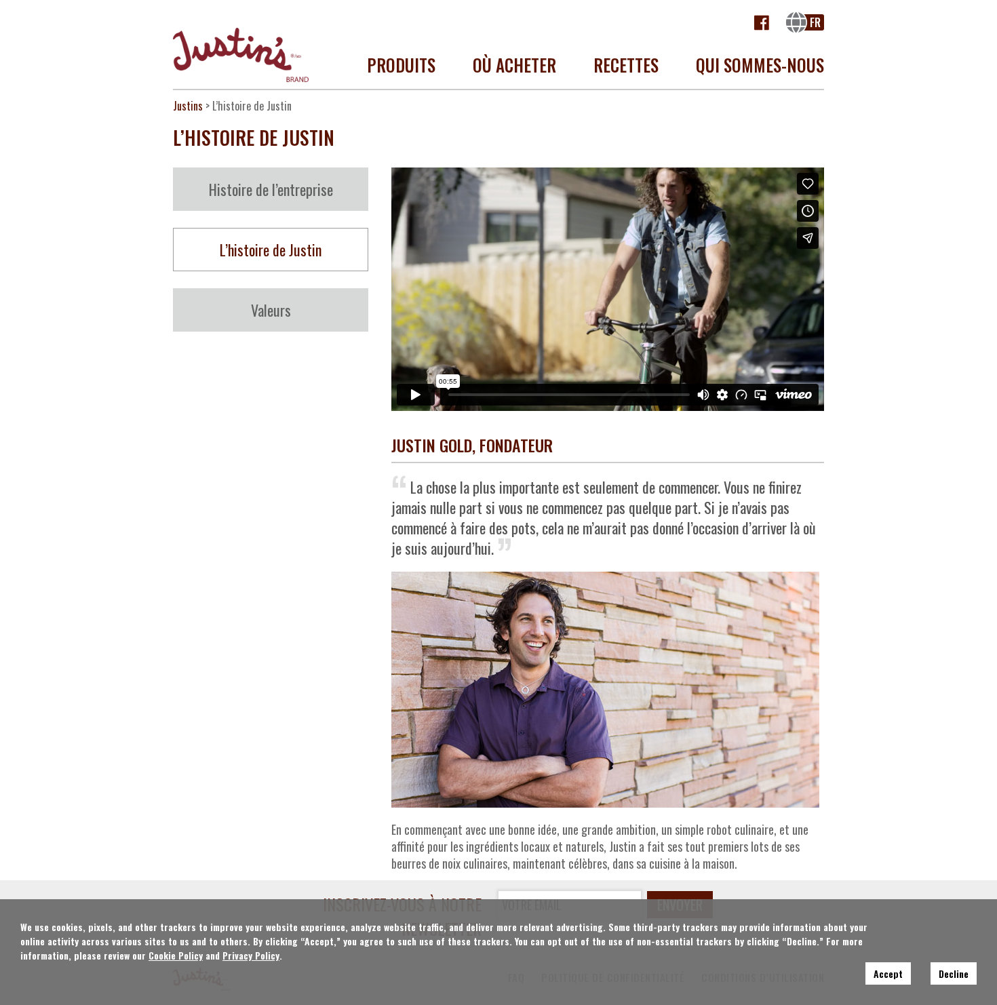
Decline (954, 973)
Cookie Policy (176, 955)
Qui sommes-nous (760, 64)
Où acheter (514, 64)
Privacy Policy (250, 955)
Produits (401, 64)
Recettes (626, 64)
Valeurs (271, 310)
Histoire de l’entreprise (271, 189)
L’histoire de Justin (270, 249)
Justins (188, 106)
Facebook (762, 22)
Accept (888, 973)
